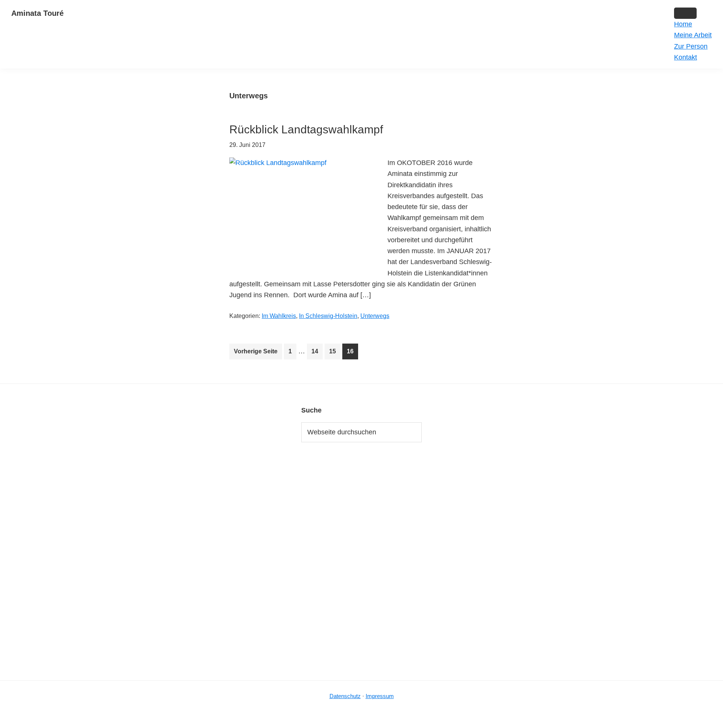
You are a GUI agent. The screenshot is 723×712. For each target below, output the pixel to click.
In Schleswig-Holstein (328, 316)
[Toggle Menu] (685, 13)
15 (334, 353)
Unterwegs (374, 316)
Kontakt (685, 57)
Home (683, 24)
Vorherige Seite (256, 351)
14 (317, 353)
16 (352, 353)
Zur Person (691, 46)
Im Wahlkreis (279, 316)
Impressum (380, 696)
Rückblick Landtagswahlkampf (306, 129)
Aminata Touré (37, 13)
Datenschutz (345, 696)
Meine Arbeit (693, 35)
